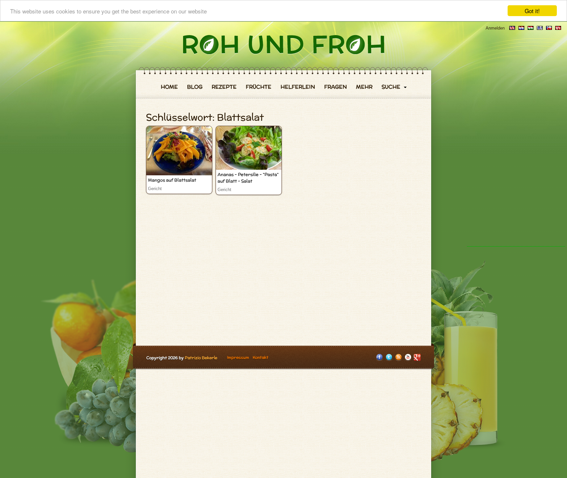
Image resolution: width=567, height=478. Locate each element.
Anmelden (495, 28)
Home (169, 87)
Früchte (258, 87)
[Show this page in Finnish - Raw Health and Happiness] (540, 28)
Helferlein (298, 87)
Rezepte (224, 87)
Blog (194, 87)
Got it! (532, 11)
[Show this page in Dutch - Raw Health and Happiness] (521, 28)
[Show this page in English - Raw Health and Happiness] (512, 28)
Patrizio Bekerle (201, 357)
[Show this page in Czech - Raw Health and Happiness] (549, 28)
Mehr (364, 87)
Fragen (335, 87)
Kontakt (260, 357)
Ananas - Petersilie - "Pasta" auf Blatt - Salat (248, 177)
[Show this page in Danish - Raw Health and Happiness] (558, 28)
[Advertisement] (516, 147)
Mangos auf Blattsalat (172, 180)
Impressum (238, 357)
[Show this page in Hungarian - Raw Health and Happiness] (531, 28)
